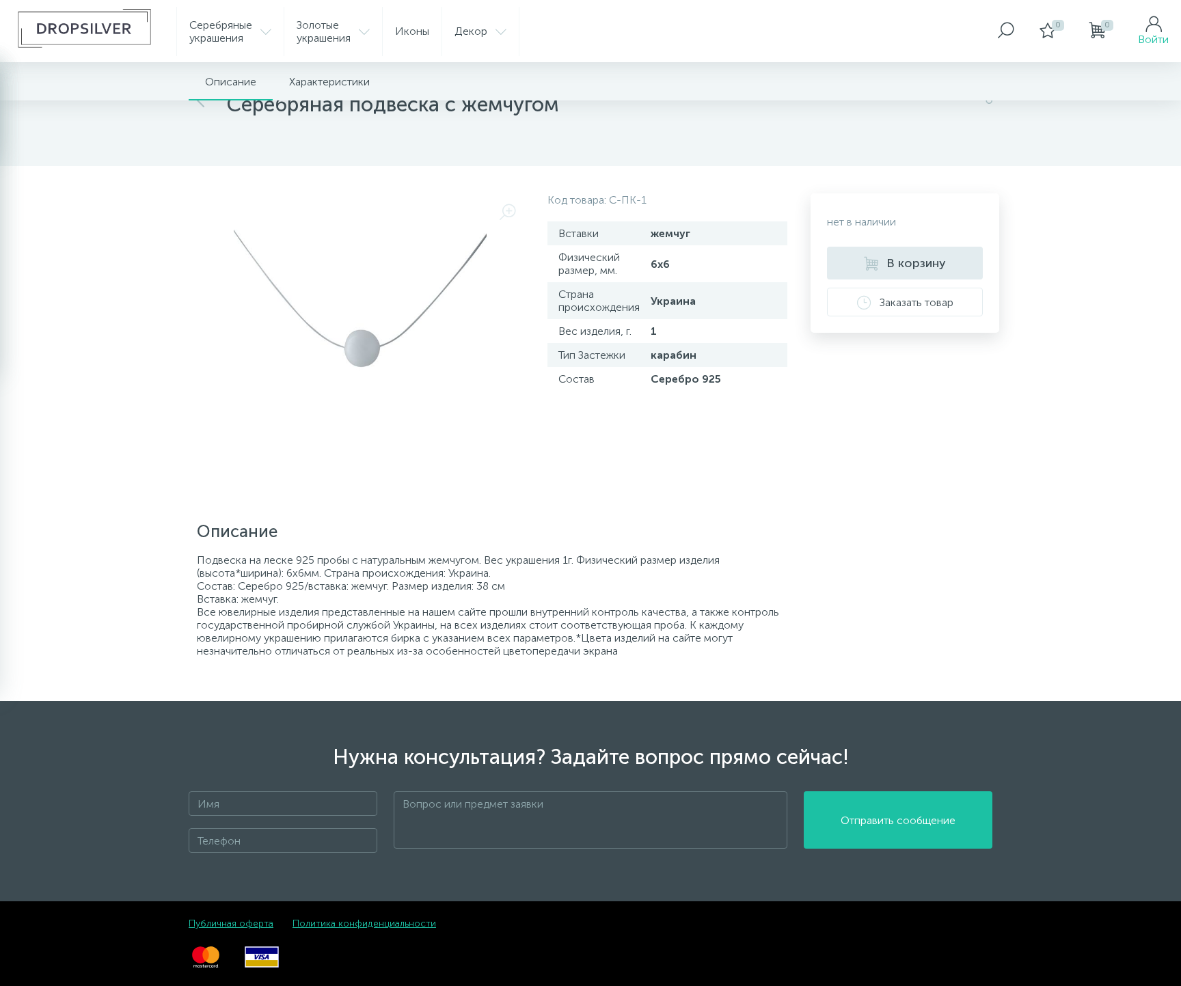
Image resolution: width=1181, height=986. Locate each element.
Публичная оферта (231, 923)
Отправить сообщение (898, 820)
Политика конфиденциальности (364, 923)
